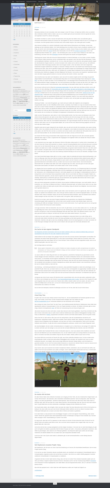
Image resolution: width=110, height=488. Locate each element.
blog (19, 89)
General (15, 61)
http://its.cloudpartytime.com (42, 301)
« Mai (14, 39)
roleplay (17, 101)
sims (29, 101)
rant (23, 99)
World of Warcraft (17, 82)
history (27, 94)
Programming (38, 293)
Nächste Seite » (93, 475)
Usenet (50, 50)
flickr (26, 92)
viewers (24, 103)
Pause (37, 29)
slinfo (14, 103)
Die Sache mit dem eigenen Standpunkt (47, 229)
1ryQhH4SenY (38, 470)
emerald (28, 91)
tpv (15, 103)
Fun (15, 58)
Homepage (55, 54)
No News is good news (80, 50)
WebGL (49, 314)
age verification (15, 89)
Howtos (15, 67)
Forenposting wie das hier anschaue (61, 89)
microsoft (28, 96)
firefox (21, 92)
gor (24, 94)
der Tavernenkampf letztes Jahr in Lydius (68, 279)
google (22, 94)
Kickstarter (93, 460)
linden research (20, 96)
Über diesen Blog (42, 1)
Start (13, 1)
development (24, 91)
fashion (17, 92)
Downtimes (16, 52)
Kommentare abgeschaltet (62, 87)
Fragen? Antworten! (20, 1)
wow (25, 105)
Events (15, 55)
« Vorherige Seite (39, 475)
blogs (21, 89)
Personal (37, 27)
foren (28, 92)
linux (23, 96)
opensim (18, 98)
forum (14, 94)
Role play (37, 227)
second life (23, 101)
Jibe (53, 308)
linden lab (15, 96)
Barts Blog (19, 7)
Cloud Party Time (40, 295)
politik (14, 99)
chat (19, 91)
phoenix (28, 98)
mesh (25, 96)
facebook (14, 92)
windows (14, 105)
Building (15, 46)
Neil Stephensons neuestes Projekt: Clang (48, 445)
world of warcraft (20, 105)
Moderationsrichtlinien (31, 1)
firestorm (23, 92)
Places (15, 73)
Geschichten (16, 64)
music (14, 98)
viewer (21, 103)
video (17, 103)
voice (27, 103)
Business (37, 442)
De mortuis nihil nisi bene (42, 394)
